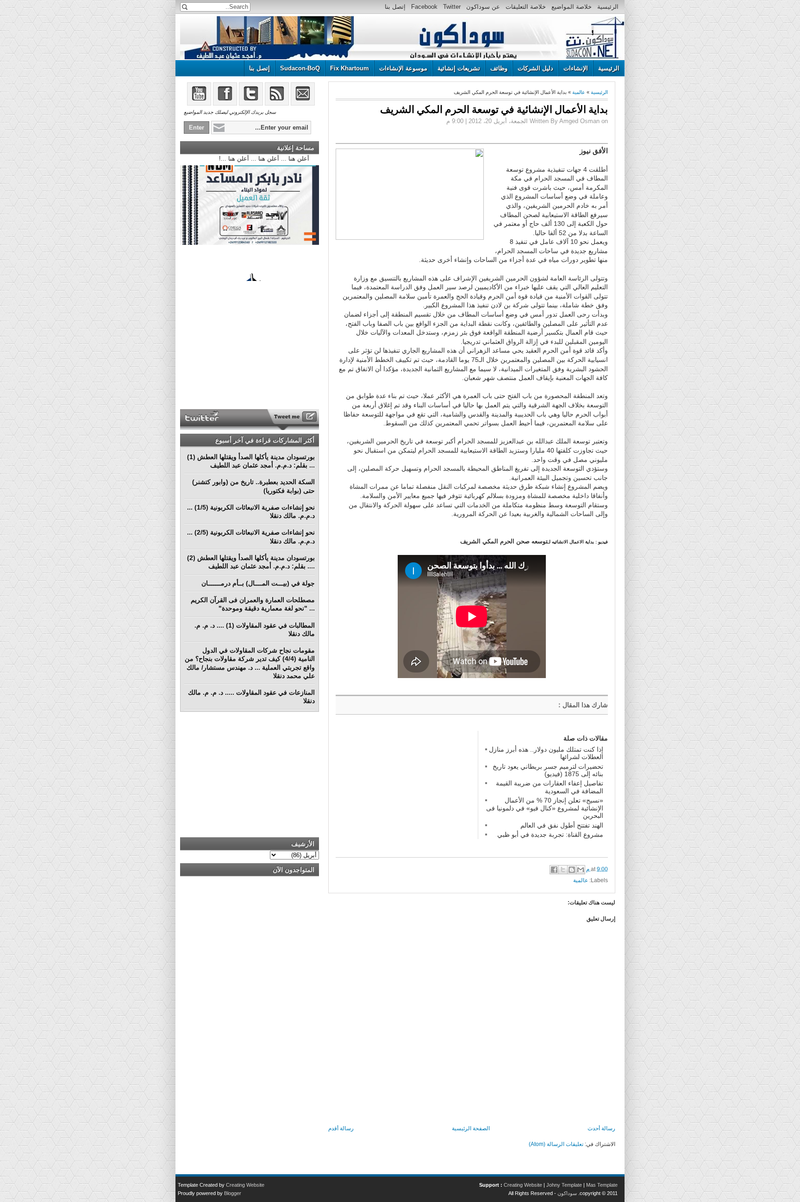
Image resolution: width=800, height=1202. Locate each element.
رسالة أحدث (601, 1128)
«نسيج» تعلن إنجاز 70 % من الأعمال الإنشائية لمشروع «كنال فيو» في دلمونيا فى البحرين (544, 808)
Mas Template (602, 1185)
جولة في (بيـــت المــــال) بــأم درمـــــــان (258, 583)
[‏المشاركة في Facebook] (554, 869)
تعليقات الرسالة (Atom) (556, 1144)
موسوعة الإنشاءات (403, 68)
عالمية (578, 92)
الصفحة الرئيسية (471, 1128)
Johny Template (564, 1185)
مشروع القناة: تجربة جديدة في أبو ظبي (550, 834)
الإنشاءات (575, 68)
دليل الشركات (535, 68)
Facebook (424, 6)
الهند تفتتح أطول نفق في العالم (561, 825)
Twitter (452, 6)
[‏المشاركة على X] (563, 869)
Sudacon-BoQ (300, 68)
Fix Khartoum (349, 68)
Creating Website (523, 1185)
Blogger (232, 1193)
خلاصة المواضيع (571, 6)
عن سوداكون (483, 6)
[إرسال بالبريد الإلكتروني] (580, 869)
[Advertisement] (405, 789)
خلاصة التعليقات (526, 6)
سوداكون (567, 1193)
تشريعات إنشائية (459, 68)
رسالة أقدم (341, 1128)
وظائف (498, 68)
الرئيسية (608, 6)
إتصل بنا (395, 6)
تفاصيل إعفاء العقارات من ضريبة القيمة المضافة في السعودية (549, 786)
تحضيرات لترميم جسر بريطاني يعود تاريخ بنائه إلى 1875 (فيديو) (548, 770)
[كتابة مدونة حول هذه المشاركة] (571, 869)
